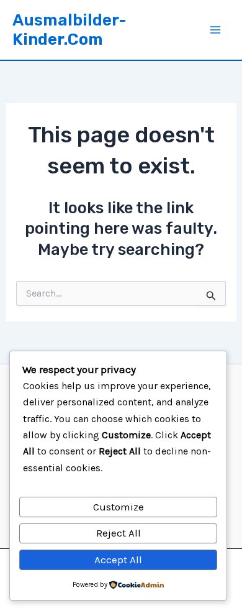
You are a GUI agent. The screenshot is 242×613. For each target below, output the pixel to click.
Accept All (118, 559)
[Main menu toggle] (216, 30)
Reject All (118, 533)
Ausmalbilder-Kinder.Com (69, 30)
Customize (118, 506)
